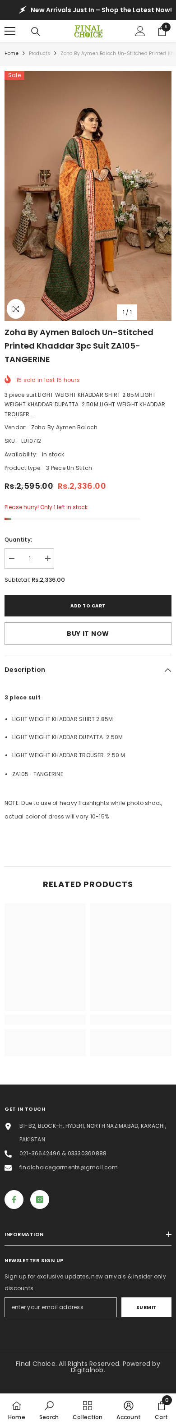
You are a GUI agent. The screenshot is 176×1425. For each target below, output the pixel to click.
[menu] (10, 31)
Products (40, 53)
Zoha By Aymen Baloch (64, 427)
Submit (146, 1307)
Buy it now (88, 633)
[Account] (140, 31)
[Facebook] (14, 1199)
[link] (45, 1020)
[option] (88, 196)
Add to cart (88, 605)
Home (12, 53)
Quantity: (18, 539)
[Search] (35, 31)
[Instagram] (39, 1199)
